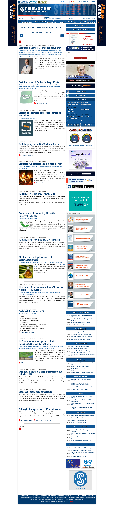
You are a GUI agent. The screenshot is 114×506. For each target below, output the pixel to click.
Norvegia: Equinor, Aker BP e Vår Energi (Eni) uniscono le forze (81, 400)
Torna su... (22, 427)
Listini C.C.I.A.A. (71, 107)
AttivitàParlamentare (50, 21)
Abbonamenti (86, 18)
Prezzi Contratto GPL (86, 116)
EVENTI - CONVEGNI (73, 125)
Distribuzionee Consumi (62, 21)
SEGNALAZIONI (88, 125)
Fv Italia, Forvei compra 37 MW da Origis (38, 193)
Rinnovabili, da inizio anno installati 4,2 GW (81, 450)
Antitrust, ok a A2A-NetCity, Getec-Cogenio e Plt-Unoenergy (81, 319)
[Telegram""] (63, 2)
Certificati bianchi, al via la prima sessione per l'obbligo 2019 (40, 373)
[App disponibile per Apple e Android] (81, 187)
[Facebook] (69, 2)
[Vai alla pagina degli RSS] (73, 2)
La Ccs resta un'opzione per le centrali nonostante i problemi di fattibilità (36, 342)
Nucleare (84, 21)
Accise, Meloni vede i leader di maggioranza (81, 334)
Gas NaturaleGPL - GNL (79, 21)
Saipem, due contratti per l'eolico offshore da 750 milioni (40, 114)
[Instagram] (65, 2)
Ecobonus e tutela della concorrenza (35, 391)
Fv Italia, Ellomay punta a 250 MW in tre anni (39, 239)
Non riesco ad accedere (55, 18)
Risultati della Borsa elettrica (77, 418)
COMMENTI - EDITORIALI (80, 25)
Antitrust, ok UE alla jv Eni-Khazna (78, 325)
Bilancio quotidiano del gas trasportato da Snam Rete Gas (83, 434)
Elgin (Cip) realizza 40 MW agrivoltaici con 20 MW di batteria (82, 453)
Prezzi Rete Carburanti (73, 102)
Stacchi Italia (70, 111)
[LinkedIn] (61, 2)
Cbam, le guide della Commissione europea (80, 339)
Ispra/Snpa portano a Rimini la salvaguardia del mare (82, 316)
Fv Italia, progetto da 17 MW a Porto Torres (39, 144)
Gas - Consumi (85, 114)
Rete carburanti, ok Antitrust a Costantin (80, 389)
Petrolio (68, 21)
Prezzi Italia (70, 109)
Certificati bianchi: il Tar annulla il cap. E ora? (40, 47)
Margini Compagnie (72, 105)
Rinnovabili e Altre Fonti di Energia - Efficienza (80, 445)
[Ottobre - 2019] (33, 32)
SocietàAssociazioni (24, 21)
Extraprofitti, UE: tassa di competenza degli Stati (81, 336)
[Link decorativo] (74, 38)
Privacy (71, 501)
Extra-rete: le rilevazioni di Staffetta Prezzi (80, 366)
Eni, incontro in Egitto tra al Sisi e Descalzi (80, 332)
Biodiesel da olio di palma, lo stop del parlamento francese (36, 258)
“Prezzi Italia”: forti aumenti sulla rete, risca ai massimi (81, 369)
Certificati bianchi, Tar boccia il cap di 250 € (39, 82)
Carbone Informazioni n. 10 (31, 311)
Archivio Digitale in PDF (88, 39)
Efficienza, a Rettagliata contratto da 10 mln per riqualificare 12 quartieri (41, 288)
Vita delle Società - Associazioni (81, 312)
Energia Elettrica (80, 413)
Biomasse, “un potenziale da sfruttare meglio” (40, 163)
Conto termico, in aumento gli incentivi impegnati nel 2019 (37, 214)
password (34, 18)
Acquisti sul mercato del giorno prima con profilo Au (82, 415)
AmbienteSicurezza (93, 21)
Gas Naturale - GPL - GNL (80, 427)
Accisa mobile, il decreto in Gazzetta (79, 348)
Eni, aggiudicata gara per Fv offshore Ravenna (40, 409)
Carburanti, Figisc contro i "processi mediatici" (81, 387)
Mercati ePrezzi (55, 21)
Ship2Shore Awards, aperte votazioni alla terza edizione (81, 408)
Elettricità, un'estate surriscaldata (78, 420)
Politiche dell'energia (80, 329)
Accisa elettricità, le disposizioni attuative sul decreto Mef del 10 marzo (83, 355)
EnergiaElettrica (74, 21)
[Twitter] (67, 2)
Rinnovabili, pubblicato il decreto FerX (79, 456)
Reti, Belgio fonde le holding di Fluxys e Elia (81, 322)
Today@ (83, 121)
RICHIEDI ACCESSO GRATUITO (87, 2)
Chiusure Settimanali (73, 118)
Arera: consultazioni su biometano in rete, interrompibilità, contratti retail (80, 351)
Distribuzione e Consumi (80, 377)
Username (21, 18)
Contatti (93, 18)
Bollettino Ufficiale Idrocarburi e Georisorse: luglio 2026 (82, 404)
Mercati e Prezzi (81, 360)
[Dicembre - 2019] (51, 32)
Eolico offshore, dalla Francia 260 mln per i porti (81, 448)
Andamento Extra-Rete (73, 116)
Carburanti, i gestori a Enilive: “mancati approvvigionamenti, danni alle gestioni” (80, 384)
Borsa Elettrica (85, 102)
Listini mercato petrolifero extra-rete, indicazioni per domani (82, 363)
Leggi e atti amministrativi (40, 21)
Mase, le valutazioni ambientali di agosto (80, 346)
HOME (20, 21)
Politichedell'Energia (29, 21)
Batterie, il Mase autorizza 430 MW (78, 422)
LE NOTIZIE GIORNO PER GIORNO (80, 29)
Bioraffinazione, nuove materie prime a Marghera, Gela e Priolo (82, 397)
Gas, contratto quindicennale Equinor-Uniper (81, 440)
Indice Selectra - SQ (86, 109)
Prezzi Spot (70, 121)
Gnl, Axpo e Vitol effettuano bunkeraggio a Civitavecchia (80, 430)
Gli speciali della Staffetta (74, 213)
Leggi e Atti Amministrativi (80, 343)
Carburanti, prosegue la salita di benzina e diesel (82, 372)
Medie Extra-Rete (72, 114)
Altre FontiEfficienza (89, 21)
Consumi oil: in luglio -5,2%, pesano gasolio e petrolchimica (81, 380)
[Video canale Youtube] (71, 2)
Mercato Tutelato (86, 105)
